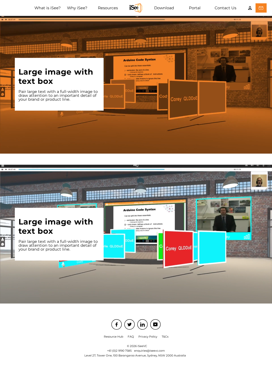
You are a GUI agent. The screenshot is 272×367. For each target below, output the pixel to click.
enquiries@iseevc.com (149, 350)
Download (164, 8)
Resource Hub (113, 336)
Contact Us (225, 8)
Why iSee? (77, 8)
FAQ (131, 336)
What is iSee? (47, 8)
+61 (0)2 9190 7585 (119, 350)
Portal (195, 8)
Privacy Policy (147, 336)
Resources (108, 8)
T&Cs (165, 336)
